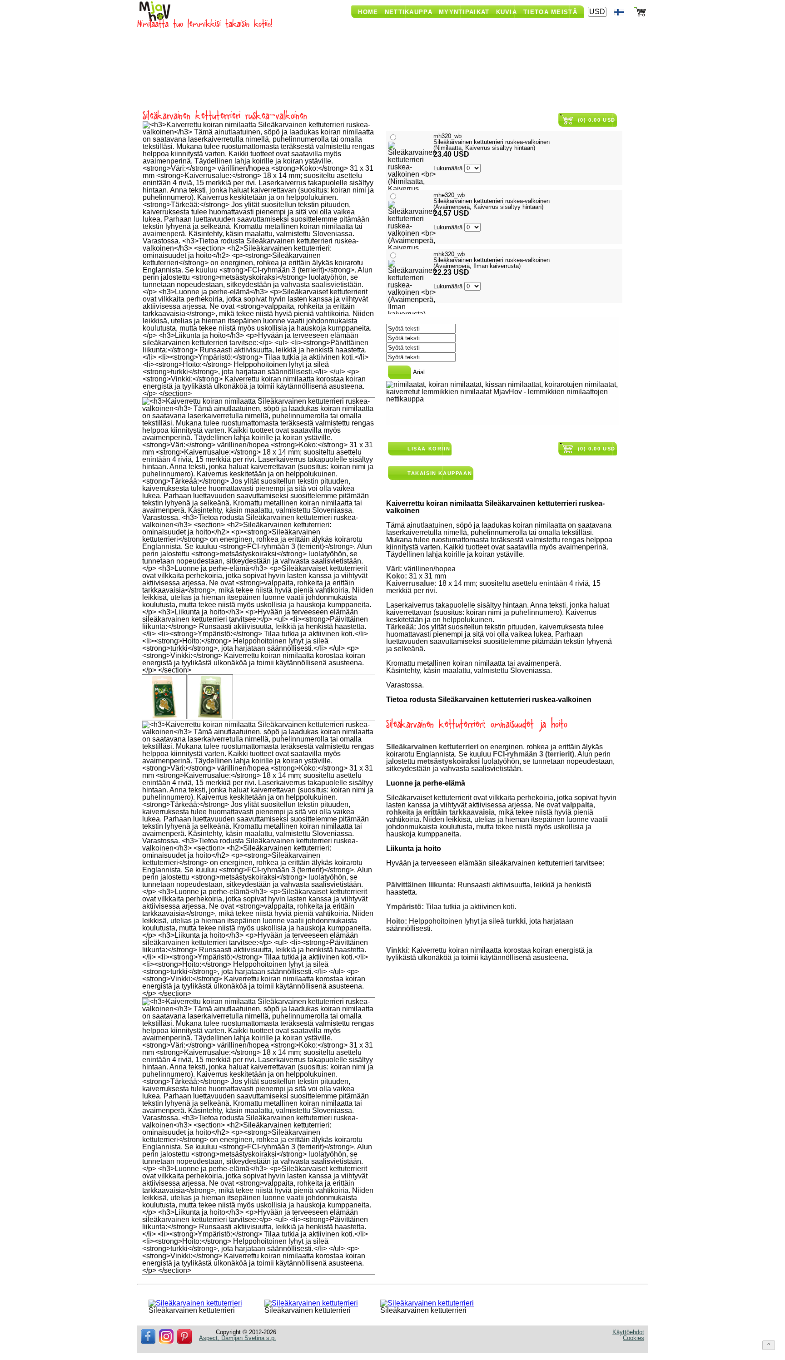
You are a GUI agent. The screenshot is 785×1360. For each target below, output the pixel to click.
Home (368, 12)
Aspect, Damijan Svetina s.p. (237, 1338)
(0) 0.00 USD (597, 120)
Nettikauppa (408, 12)
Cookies (633, 1338)
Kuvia (506, 12)
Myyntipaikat (464, 12)
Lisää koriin (428, 448)
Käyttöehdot (628, 1332)
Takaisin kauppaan (439, 473)
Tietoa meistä (550, 12)
